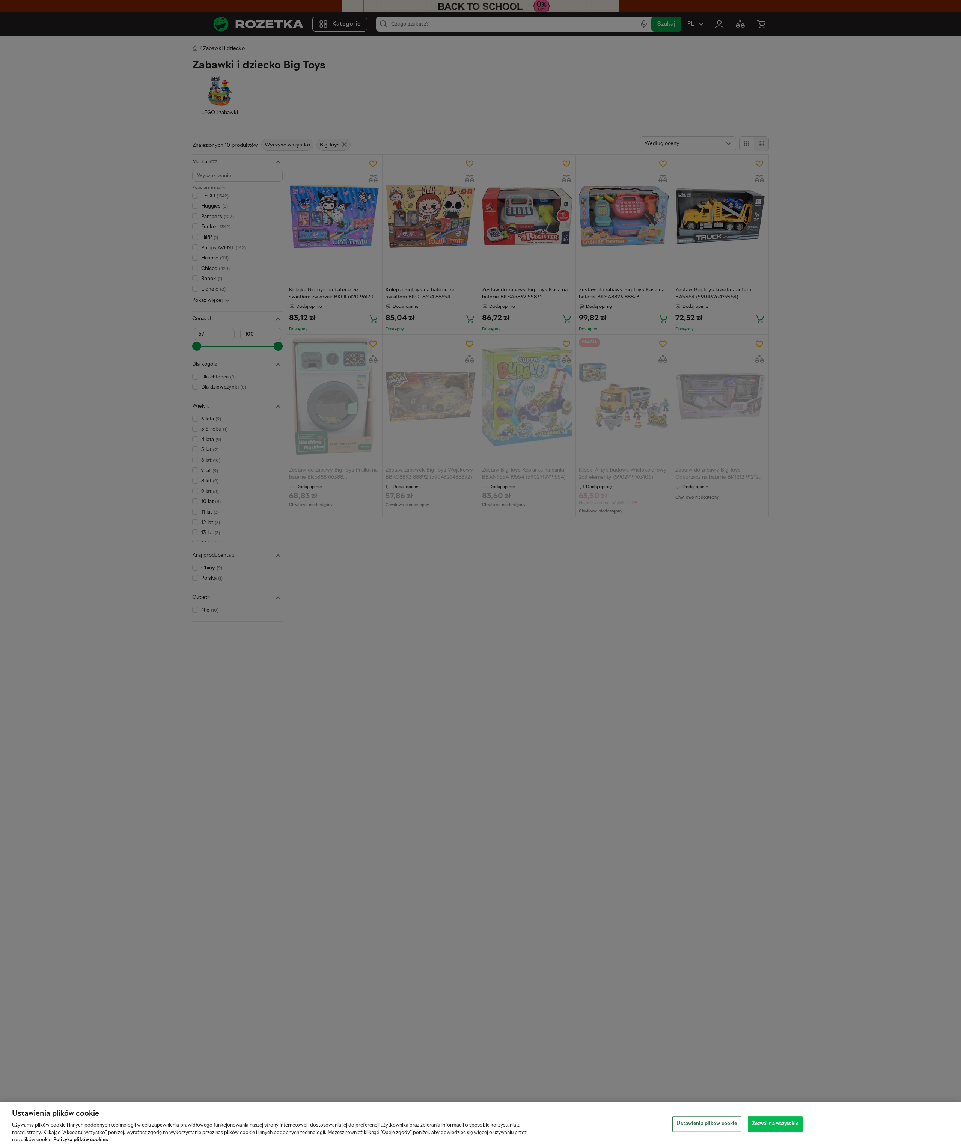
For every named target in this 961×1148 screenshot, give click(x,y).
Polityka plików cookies (80, 1140)
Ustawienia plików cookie (706, 1124)
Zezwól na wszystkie (775, 1124)
